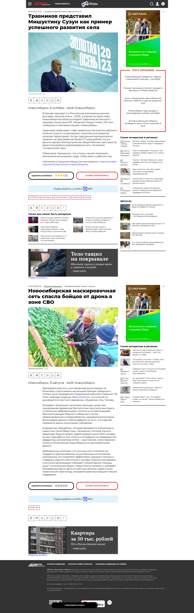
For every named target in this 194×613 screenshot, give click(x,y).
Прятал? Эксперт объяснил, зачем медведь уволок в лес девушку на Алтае (148, 162)
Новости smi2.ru (37, 277)
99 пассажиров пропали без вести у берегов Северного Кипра (147, 206)
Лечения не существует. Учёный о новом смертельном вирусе (147, 388)
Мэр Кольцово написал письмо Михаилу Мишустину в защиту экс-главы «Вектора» (54, 220)
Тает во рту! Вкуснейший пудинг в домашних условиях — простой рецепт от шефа (148, 352)
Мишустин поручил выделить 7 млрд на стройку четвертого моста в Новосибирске (99, 220)
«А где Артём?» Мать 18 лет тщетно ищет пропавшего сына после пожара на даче (148, 380)
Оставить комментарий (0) (97, 176)
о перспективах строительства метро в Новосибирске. (79, 163)
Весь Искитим (81, 397)
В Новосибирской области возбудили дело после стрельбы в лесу (143, 123)
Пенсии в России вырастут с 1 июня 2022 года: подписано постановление (53, 238)
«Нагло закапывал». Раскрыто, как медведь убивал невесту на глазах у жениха (148, 152)
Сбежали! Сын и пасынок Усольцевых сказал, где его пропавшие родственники (149, 371)
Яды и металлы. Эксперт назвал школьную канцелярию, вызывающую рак (146, 171)
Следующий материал (75, 605)
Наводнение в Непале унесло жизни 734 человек (148, 234)
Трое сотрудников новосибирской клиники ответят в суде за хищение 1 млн (143, 100)
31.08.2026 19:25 (34, 286)
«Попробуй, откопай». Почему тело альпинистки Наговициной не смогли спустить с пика (148, 361)
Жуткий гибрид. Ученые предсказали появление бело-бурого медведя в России (149, 143)
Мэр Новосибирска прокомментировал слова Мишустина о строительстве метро (47, 230)
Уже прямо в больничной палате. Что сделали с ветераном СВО (148, 225)
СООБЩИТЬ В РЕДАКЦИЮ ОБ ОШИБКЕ (111, 564)
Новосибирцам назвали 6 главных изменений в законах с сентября (143, 78)
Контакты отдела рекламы (80, 564)
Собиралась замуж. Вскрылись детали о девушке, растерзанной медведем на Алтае (147, 190)
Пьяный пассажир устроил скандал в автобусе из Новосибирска (143, 89)
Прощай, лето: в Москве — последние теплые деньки (144, 215)
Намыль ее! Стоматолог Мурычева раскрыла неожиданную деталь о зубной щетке (148, 181)
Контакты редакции (56, 564)
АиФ (46, 368)
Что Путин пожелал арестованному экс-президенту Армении (147, 243)
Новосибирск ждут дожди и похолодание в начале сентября (143, 112)
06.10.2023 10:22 (35, 11)
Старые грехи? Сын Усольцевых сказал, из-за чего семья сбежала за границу (148, 399)
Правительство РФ (36, 94)
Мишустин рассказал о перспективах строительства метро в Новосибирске (98, 229)
